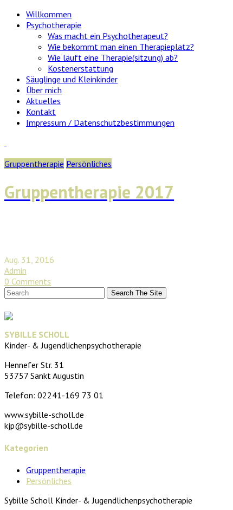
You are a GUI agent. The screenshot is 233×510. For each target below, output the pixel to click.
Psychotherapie (53, 25)
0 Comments (27, 281)
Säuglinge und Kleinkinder (72, 79)
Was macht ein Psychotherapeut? (108, 35)
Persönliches (89, 163)
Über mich (44, 90)
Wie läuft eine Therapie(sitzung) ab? (113, 57)
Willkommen (49, 14)
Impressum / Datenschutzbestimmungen (100, 122)
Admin (15, 270)
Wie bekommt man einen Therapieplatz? (121, 46)
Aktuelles (43, 100)
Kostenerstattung (80, 68)
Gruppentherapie (34, 163)
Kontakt (41, 111)
